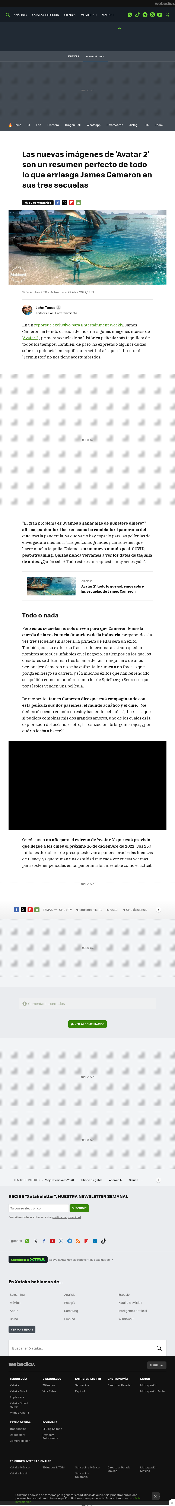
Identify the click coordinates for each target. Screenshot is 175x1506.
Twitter (167, 14)
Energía (69, 1302)
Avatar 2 (30, 337)
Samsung (71, 1311)
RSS (78, 1240)
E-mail (78, 202)
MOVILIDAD (89, 15)
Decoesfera (17, 1435)
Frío (38, 125)
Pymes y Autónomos (50, 1436)
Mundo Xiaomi (19, 1412)
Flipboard (71, 202)
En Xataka (86, 580)
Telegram (144, 14)
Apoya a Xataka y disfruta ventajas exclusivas (79, 1259)
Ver (89, 1024)
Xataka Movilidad (130, 1302)
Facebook (57, 202)
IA (29, 125)
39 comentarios (40, 202)
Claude (134, 1180)
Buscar (159, 1348)
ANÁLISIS (20, 15)
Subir (154, 1365)
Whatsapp (94, 125)
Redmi (159, 125)
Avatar (114, 909)
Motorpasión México (148, 1469)
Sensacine (82, 1385)
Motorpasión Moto (152, 1391)
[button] (48, 307)
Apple (14, 1311)
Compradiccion (20, 1441)
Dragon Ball (72, 125)
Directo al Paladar (119, 1385)
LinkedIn (95, 1240)
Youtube (159, 14)
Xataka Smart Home (19, 1404)
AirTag (133, 125)
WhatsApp (130, 14)
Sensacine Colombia (82, 1475)
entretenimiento (90, 909)
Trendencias (18, 1429)
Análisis (69, 1294)
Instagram (152, 14)
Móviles (15, 1302)
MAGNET (108, 15)
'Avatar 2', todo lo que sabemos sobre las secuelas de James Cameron (112, 588)
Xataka (14, 1385)
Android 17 (116, 1180)
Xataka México (20, 1467)
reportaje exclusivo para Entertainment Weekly (78, 325)
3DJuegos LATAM (53, 1467)
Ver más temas (22, 1329)
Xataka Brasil (18, 1473)
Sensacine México (87, 1467)
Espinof (80, 1391)
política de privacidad (66, 1217)
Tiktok (137, 14)
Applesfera (17, 1397)
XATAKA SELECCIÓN (45, 15)
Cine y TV (65, 909)
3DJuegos (48, 1385)
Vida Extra (49, 1391)
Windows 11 (126, 1319)
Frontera (53, 125)
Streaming (17, 1294)
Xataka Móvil (18, 1391)
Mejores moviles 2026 (59, 1180)
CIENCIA (70, 15)
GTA (146, 125)
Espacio (124, 1294)
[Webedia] (165, 3)
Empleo (69, 1319)
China (17, 125)
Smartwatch (115, 125)
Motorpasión (148, 1385)
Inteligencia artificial (132, 1311)
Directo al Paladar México (119, 1469)
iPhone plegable (92, 1180)
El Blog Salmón (52, 1429)
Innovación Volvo (95, 56)
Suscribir (79, 1208)
